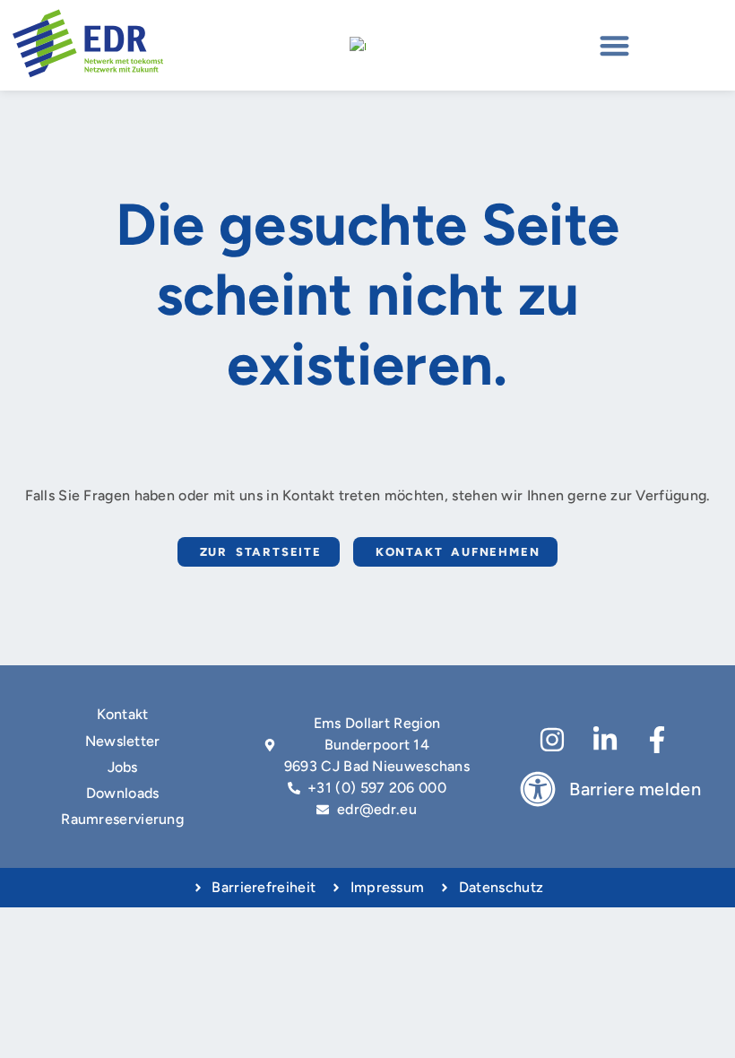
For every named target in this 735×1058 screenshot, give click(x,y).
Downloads (123, 793)
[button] (614, 45)
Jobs (123, 767)
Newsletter (122, 741)
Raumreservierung (122, 819)
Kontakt (123, 714)
